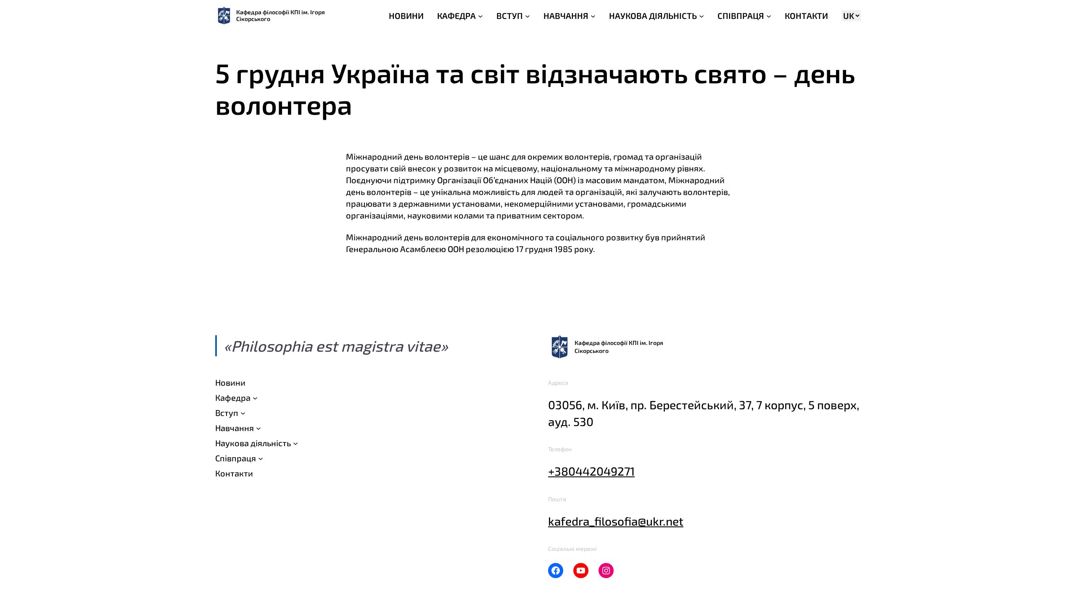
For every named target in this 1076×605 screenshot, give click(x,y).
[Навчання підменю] (258, 427)
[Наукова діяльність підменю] (295, 442)
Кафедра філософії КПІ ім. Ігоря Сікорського (280, 15)
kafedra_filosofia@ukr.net (615, 521)
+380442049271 (591, 471)
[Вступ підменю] (242, 412)
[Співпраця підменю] (260, 457)
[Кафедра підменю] (255, 397)
